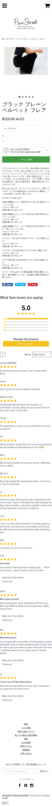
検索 (26, 724)
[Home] (26, 23)
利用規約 (26, 749)
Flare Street (6, 795)
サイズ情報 (26, 727)
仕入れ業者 (26, 742)
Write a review (26, 343)
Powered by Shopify (20, 795)
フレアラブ (9, 39)
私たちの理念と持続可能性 (26, 735)
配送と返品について (26, 731)
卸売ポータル (26, 746)
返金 (26, 738)
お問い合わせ (26, 753)
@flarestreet (41, 274)
